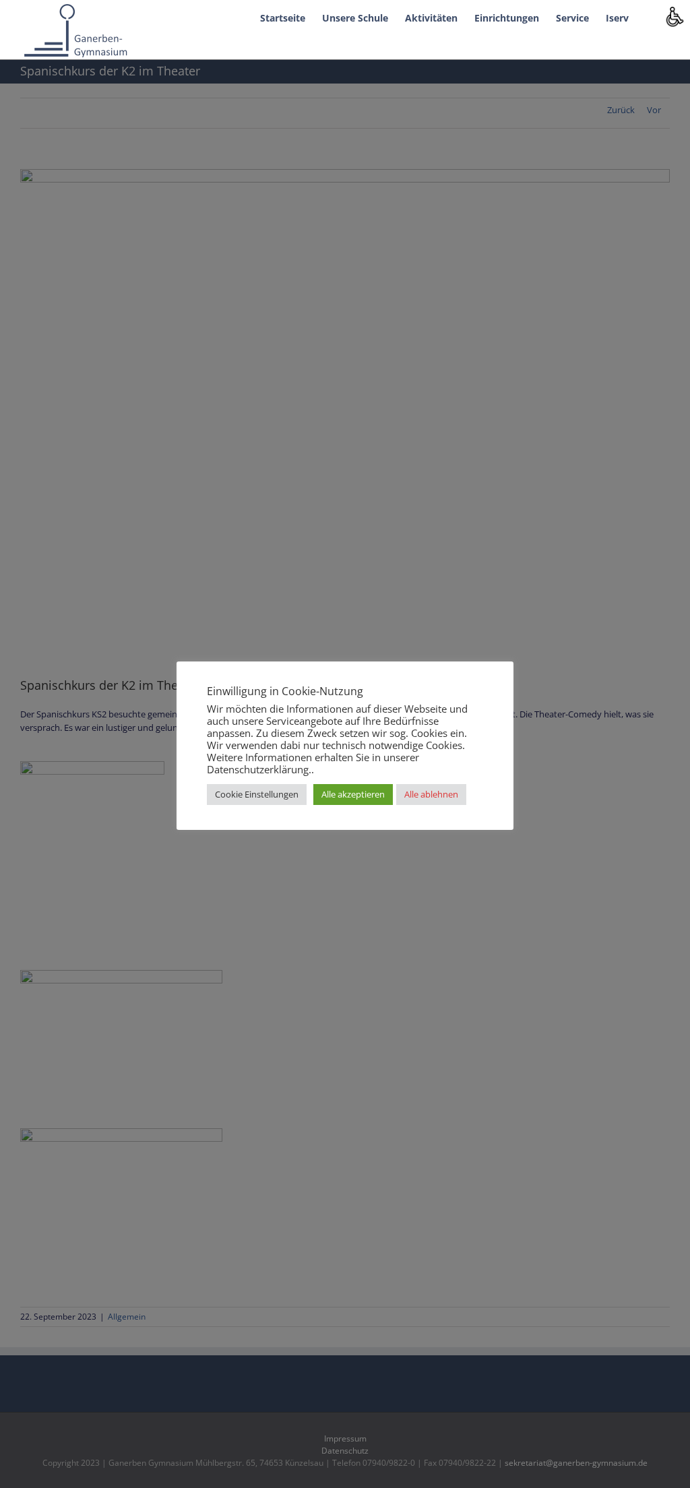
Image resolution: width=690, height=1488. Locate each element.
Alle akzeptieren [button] (353, 794)
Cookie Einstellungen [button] (257, 794)
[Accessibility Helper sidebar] (674, 16)
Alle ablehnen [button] (431, 794)
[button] (649, 17)
